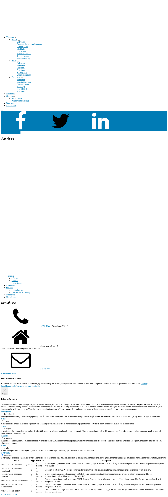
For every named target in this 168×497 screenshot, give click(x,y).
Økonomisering (23, 58)
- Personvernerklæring (21, 292)
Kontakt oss (11, 105)
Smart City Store (24, 89)
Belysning (21, 42)
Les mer (144, 384)
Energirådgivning (24, 82)
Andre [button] (3, 445)
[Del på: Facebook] (20, 130)
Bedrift (14, 39)
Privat (14, 61)
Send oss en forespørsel (10, 132)
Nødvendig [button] (5, 453)
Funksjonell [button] (6, 411)
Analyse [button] (4, 426)
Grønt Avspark (23, 84)
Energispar (16, 77)
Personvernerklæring (20, 101)
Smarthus (21, 70)
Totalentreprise (23, 56)
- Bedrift (15, 278)
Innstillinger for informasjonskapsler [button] (16, 386)
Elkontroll (21, 68)
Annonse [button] (5, 436)
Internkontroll (22, 51)
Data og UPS (22, 46)
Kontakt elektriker (8, 373)
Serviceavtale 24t (24, 54)
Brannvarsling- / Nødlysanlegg (29, 44)
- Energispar (17, 283)
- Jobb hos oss (17, 290)
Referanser (10, 94)
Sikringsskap (22, 72)
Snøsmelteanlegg (24, 75)
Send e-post (45, 369)
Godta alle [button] (36, 386)
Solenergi (21, 87)
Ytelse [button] (3, 419)
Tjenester (10, 37)
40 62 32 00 (45, 326)
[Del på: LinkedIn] (100, 130)
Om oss (9, 96)
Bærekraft (10, 103)
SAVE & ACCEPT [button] (9, 495)
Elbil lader (21, 49)
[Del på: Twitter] (60, 130)
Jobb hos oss (17, 98)
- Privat (15, 280)
